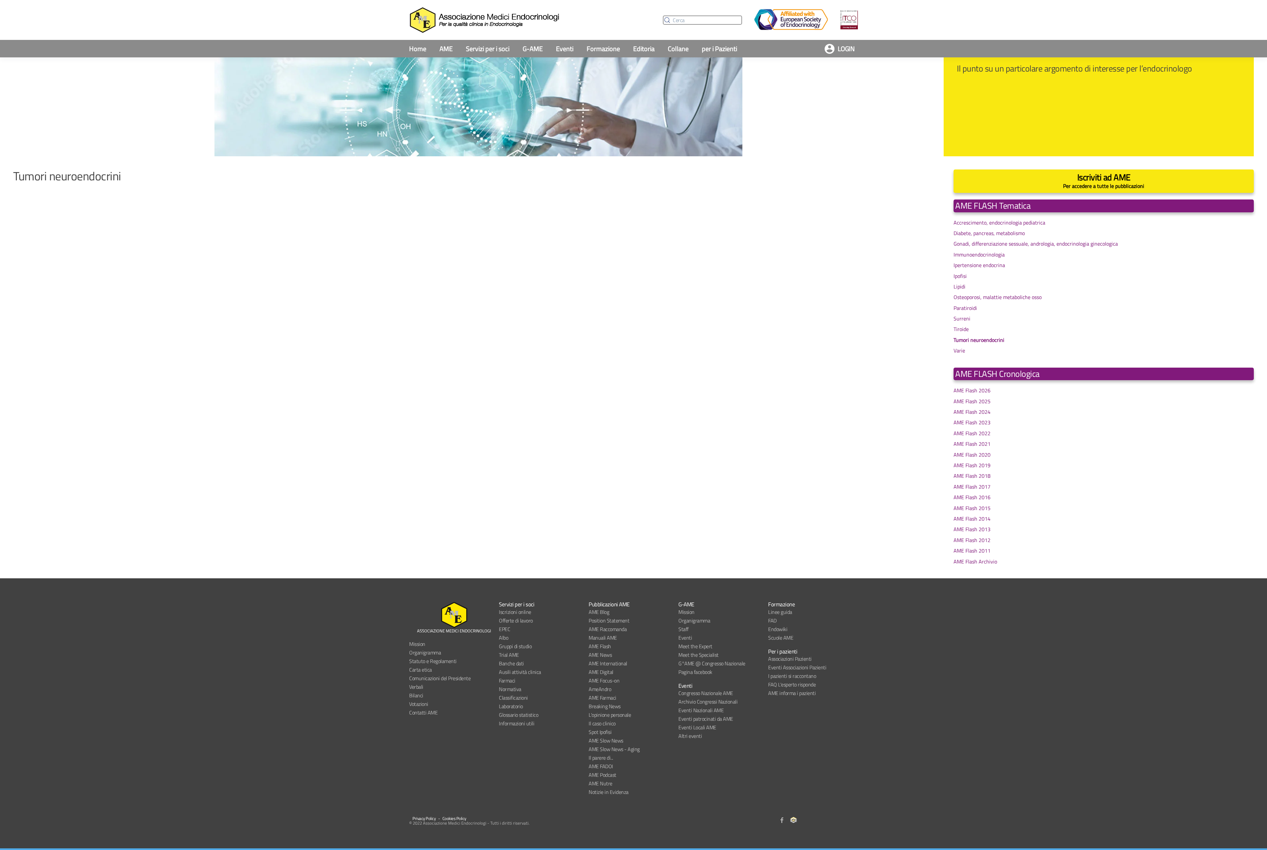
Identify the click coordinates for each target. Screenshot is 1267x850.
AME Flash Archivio (975, 561)
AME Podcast (602, 775)
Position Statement (609, 620)
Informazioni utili (516, 723)
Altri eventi (690, 736)
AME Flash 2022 (972, 433)
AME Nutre (600, 783)
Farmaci (507, 680)
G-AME (533, 49)
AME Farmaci (602, 698)
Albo (503, 638)
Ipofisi (960, 276)
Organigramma (425, 652)
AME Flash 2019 (972, 465)
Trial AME (509, 655)
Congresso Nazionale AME (705, 693)
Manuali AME (603, 638)
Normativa (510, 689)
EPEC (504, 629)
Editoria (644, 49)
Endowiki (777, 629)
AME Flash (600, 646)
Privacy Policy (424, 818)
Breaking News (605, 706)
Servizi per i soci (487, 49)
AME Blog (599, 612)
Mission (417, 644)
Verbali (416, 687)
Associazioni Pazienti (790, 659)
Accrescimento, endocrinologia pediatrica (999, 223)
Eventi (564, 49)
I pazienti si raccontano (792, 676)
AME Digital (601, 672)
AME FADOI (601, 766)
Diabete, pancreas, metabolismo (989, 233)
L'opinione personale (610, 715)
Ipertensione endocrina (979, 265)
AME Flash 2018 (972, 476)
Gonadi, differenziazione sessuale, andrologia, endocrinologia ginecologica (1036, 244)
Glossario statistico (518, 715)
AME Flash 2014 (972, 519)
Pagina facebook (695, 672)
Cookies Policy (454, 818)
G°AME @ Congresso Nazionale (711, 663)
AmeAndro (600, 689)
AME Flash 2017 (972, 487)
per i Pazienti (719, 49)
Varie (959, 350)
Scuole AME (780, 638)
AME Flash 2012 (972, 540)
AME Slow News (606, 740)
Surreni (962, 318)
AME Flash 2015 (972, 508)
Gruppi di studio (515, 646)
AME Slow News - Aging (614, 749)
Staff (683, 629)
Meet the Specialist (698, 655)
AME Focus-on (604, 680)
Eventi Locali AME (697, 727)
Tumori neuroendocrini (979, 340)
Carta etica (420, 670)
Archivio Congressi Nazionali (707, 702)
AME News (600, 655)
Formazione (603, 49)
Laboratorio (511, 706)
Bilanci (416, 695)
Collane (678, 49)
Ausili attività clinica (520, 672)
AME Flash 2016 (972, 497)
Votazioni (418, 704)
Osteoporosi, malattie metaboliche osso (998, 297)
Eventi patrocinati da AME (705, 719)
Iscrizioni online (515, 612)
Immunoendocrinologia (979, 254)
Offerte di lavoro (516, 620)
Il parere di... (601, 758)
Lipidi (959, 286)
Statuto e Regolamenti (433, 661)
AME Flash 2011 (972, 551)
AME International (608, 663)
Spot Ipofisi (600, 732)
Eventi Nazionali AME (701, 710)
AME (446, 49)
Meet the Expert (695, 646)
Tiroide (961, 329)
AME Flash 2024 (972, 412)
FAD (772, 620)
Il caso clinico (602, 723)
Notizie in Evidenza (609, 792)
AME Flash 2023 (972, 422)
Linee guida (780, 612)
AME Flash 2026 (972, 390)
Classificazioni (513, 698)
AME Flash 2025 (972, 401)
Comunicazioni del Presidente (440, 678)
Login (846, 49)
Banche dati (511, 663)
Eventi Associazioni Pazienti (797, 667)
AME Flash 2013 (972, 529)
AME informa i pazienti (792, 693)
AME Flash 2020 (972, 455)
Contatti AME (423, 712)
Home (417, 49)
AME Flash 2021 (972, 444)
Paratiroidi (965, 308)
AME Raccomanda (608, 629)
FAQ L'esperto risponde (792, 684)
